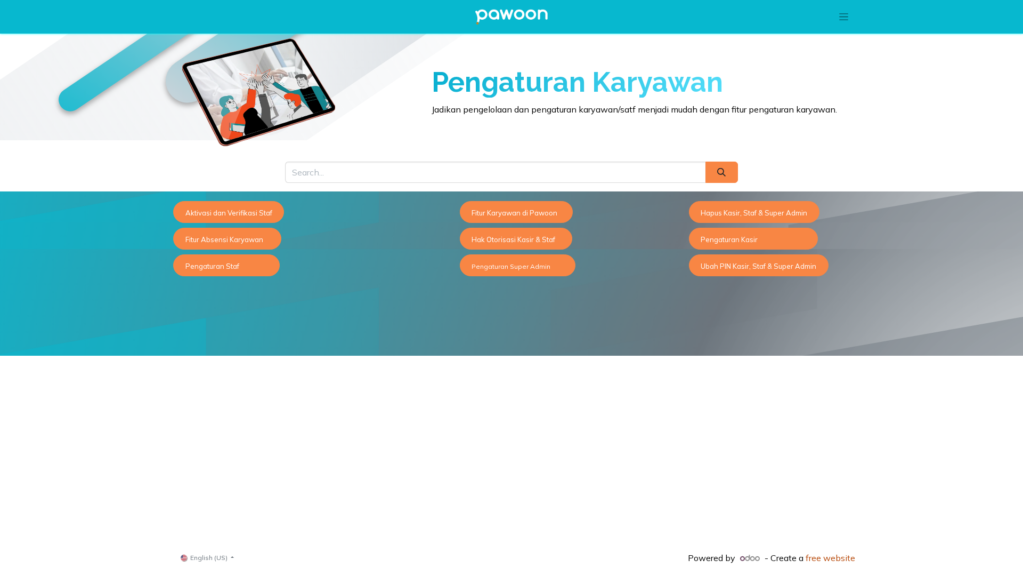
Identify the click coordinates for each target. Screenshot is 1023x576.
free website (830, 558)
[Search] (721, 172)
